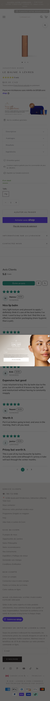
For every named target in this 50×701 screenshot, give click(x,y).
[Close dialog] (49, 336)
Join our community (16, 359)
